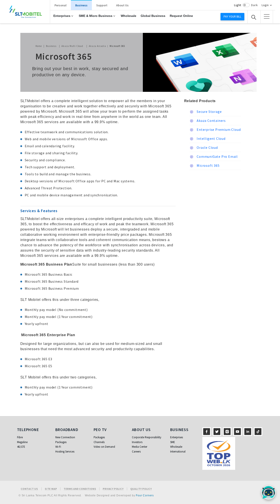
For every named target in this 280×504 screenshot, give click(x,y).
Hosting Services (64, 451)
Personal (60, 5)
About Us (122, 5)
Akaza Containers (211, 120)
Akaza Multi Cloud (72, 46)
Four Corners (145, 495)
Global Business (153, 16)
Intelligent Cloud (211, 138)
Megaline (22, 442)
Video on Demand (104, 447)
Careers (136, 451)
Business (81, 5)
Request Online (181, 16)
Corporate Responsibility (146, 437)
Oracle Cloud (207, 147)
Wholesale (128, 16)
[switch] (246, 5)
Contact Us (29, 488)
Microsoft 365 (208, 165)
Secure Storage (209, 111)
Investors (137, 442)
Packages (60, 442)
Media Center (139, 447)
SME (172, 442)
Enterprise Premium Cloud (218, 129)
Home (38, 46)
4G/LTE (21, 447)
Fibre (20, 437)
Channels (99, 442)
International (178, 451)
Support (101, 5)
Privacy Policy (113, 488)
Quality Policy (141, 488)
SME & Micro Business (95, 16)
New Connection (65, 437)
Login (265, 5)
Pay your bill (232, 16)
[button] (267, 16)
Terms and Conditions (80, 488)
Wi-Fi (58, 447)
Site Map (51, 488)
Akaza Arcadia (97, 46)
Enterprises (61, 16)
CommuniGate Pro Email (217, 156)
